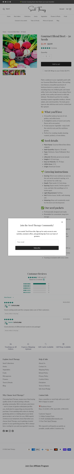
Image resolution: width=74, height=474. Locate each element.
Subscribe (37, 248)
